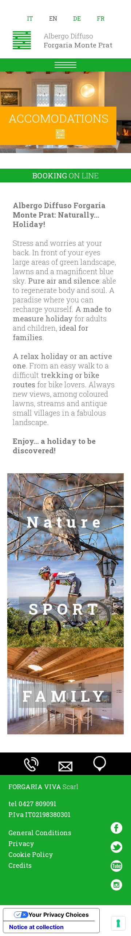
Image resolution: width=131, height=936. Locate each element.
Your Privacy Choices (58, 914)
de (77, 18)
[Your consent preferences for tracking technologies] (118, 923)
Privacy (21, 843)
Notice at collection (36, 927)
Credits (20, 865)
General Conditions (39, 832)
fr (100, 18)
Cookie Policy (30, 854)
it (30, 18)
